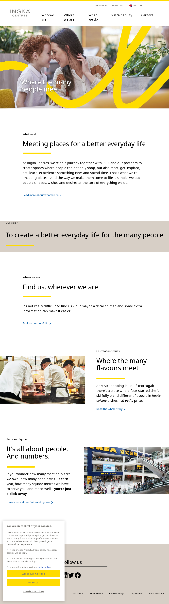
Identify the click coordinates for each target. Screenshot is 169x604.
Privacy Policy (96, 593)
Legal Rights (136, 593)
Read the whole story (109, 409)
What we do (93, 17)
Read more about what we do (41, 195)
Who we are (47, 17)
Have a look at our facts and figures (28, 502)
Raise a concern (156, 593)
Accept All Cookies (33, 573)
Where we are (69, 17)
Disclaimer (78, 593)
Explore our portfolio (35, 323)
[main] (34, 561)
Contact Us (117, 5)
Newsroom (101, 5)
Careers (147, 15)
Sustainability (121, 15)
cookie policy (43, 566)
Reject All (33, 582)
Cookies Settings (33, 591)
